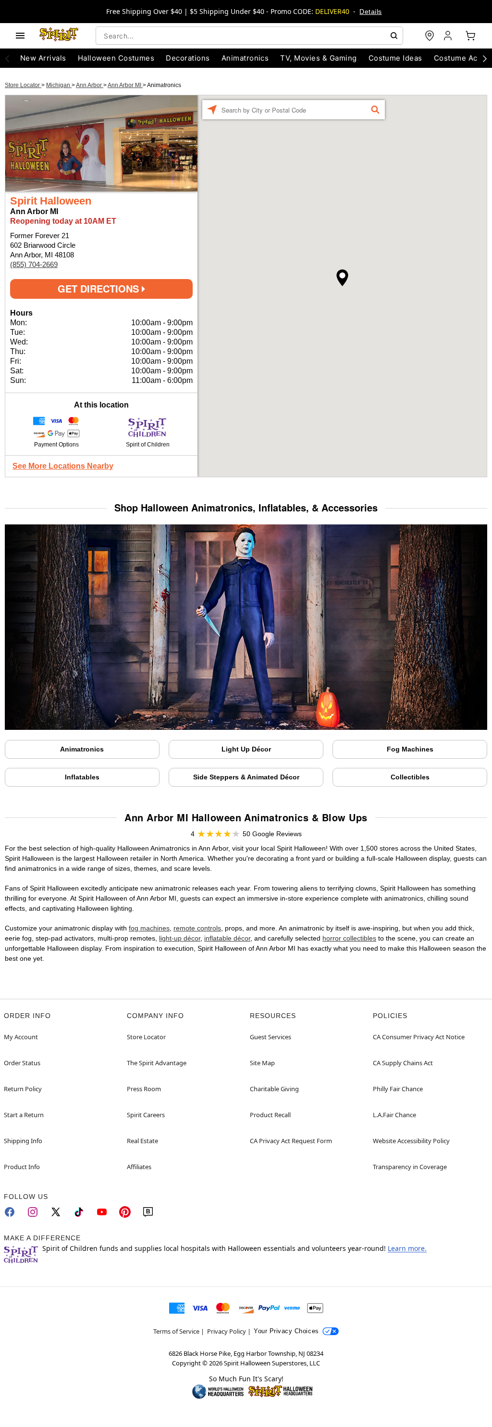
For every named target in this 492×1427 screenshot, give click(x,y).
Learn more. (407, 1248)
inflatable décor (227, 938)
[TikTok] (79, 1212)
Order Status (22, 1062)
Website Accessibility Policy (411, 1140)
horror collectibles (349, 938)
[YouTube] (102, 1212)
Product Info (22, 1166)
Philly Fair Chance (398, 1088)
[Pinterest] (125, 1212)
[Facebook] (9, 1212)
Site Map (262, 1062)
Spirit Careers (146, 1114)
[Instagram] (32, 1212)
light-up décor (179, 938)
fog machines (149, 928)
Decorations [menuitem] (187, 58)
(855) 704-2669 (34, 264)
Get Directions (100, 288)
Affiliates (139, 1166)
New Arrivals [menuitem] (43, 58)
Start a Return (24, 1114)
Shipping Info (23, 1140)
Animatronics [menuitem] (245, 58)
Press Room (144, 1088)
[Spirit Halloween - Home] (59, 35)
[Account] (448, 35)
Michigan (59, 85)
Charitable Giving (274, 1088)
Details (370, 11)
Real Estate (142, 1140)
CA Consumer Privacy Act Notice (419, 1036)
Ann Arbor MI (125, 85)
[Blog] (148, 1212)
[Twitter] (56, 1212)
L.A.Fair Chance (394, 1114)
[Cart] (470, 35)
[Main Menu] (20, 35)
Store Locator (23, 85)
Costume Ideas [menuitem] (395, 58)
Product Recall (270, 1114)
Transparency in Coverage (410, 1166)
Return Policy (23, 1088)
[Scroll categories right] (485, 58)
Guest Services (270, 1036)
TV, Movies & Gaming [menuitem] (318, 58)
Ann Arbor (89, 85)
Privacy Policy (226, 1331)
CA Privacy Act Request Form (291, 1140)
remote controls (197, 928)
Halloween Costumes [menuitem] (116, 58)
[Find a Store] (429, 35)
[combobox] (249, 35)
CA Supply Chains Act (403, 1062)
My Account (21, 1036)
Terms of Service (176, 1331)
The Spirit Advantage (156, 1062)
